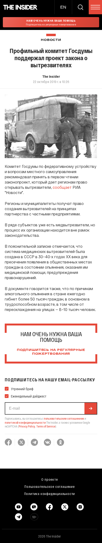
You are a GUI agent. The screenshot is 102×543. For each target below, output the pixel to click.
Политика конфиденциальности (49, 493)
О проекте (49, 479)
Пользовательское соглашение (49, 486)
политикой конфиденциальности (25, 422)
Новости (51, 40)
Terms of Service (45, 426)
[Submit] (90, 408)
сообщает (62, 187)
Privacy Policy (27, 426)
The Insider (51, 76)
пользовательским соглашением (64, 418)
